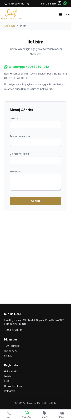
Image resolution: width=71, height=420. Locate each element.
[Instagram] (59, 3)
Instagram (9, 390)
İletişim (8, 376)
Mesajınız (15, 171)
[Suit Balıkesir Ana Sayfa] (11, 14)
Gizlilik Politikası (13, 386)
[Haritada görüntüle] (28, 4)
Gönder (35, 200)
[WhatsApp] (65, 3)
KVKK (7, 381)
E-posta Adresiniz (19, 153)
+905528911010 (15, 3)
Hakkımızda (10, 371)
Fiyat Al (8, 355)
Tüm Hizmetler (12, 345)
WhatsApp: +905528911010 (28, 66)
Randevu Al (10, 350)
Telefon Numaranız (20, 136)
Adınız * (14, 118)
